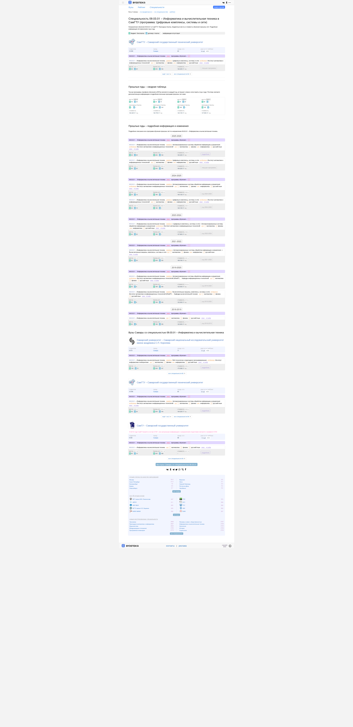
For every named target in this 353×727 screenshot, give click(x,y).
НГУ (184, 502)
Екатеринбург (133, 484)
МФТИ (134, 502)
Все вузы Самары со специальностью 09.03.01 (177, 464)
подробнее (205, 154)
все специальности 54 (175, 458)
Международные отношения (138, 528)
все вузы (176, 515)
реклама (183, 545)
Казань (131, 486)
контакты (170, 545)
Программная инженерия (137, 530)
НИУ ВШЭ (136, 505)
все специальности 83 (175, 373)
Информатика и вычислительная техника (191, 524)
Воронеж (182, 480)
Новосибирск (133, 488)
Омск (181, 482)
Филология (182, 526)
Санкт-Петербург (134, 482)
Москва (131, 480)
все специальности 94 (181, 74)
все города (176, 491)
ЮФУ (184, 511)
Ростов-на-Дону (184, 486)
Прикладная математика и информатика (141, 524)
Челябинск (182, 488)
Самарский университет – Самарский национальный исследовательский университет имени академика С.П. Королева (180, 341)
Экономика (132, 522)
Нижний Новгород (184, 484)
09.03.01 (132, 61)
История (181, 528)
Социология (183, 530)
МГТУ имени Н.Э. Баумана (141, 508)
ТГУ (184, 505)
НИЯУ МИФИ (137, 511)
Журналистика (133, 526)
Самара (155, 51)
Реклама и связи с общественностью (190, 522)
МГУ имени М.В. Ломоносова (141, 499)
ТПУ (184, 499)
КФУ (184, 508)
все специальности (176, 533)
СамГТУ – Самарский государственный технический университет (170, 42)
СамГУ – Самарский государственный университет (163, 425)
